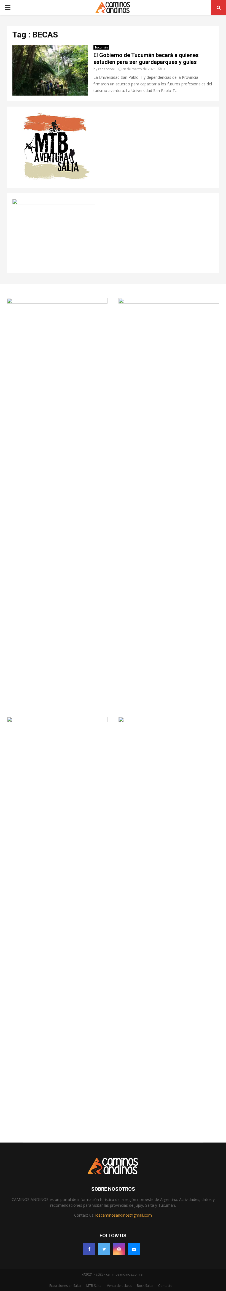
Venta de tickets (119, 1285)
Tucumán (101, 47)
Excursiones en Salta (65, 1285)
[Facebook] (89, 1249)
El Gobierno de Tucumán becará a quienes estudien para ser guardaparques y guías (146, 58)
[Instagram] (119, 1249)
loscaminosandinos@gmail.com (123, 1215)
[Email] (134, 1249)
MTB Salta (93, 1285)
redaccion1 (107, 69)
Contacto (165, 1285)
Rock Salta (145, 1285)
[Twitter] (104, 1249)
